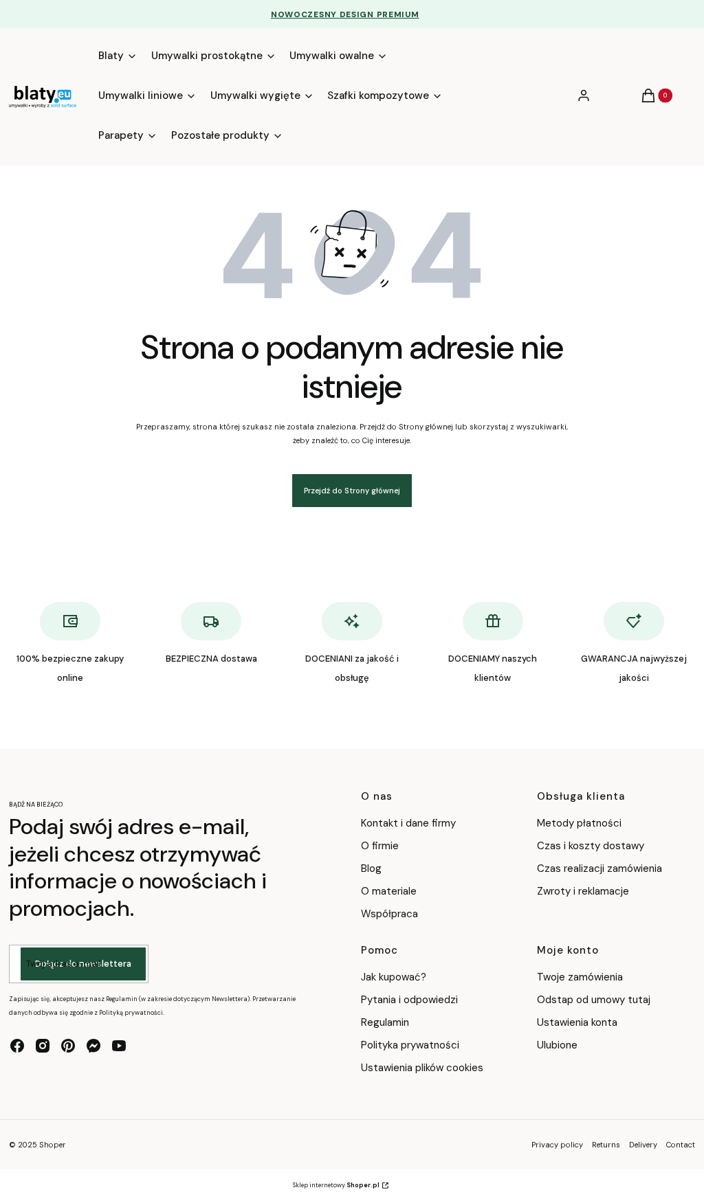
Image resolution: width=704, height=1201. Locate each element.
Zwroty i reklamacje (583, 891)
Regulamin (385, 1022)
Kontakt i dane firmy (408, 823)
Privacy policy (557, 1144)
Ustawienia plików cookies (423, 1068)
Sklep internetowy (336, 1185)
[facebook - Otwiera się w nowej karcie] (17, 1045)
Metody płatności (579, 823)
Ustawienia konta (577, 1022)
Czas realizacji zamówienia (599, 868)
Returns (606, 1144)
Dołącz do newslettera (83, 963)
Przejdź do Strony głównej (352, 490)
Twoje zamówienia (580, 977)
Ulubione (557, 1045)
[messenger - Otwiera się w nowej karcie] (93, 1045)
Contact (680, 1144)
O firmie (380, 846)
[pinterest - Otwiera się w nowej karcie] (68, 1045)
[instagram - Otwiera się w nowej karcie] (42, 1045)
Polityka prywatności (410, 1045)
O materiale (389, 891)
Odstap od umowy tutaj (593, 1000)
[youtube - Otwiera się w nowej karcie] (119, 1045)
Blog (371, 868)
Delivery (643, 1144)
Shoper (52, 1144)
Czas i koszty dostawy (590, 846)
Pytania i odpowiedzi (409, 1000)
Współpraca (389, 914)
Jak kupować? (393, 977)
